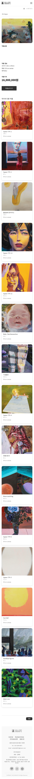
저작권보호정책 (14, 739)
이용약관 (10, 737)
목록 (29, 719)
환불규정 (22, 739)
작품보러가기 (9, 88)
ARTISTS (29, 8)
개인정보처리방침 (19, 737)
